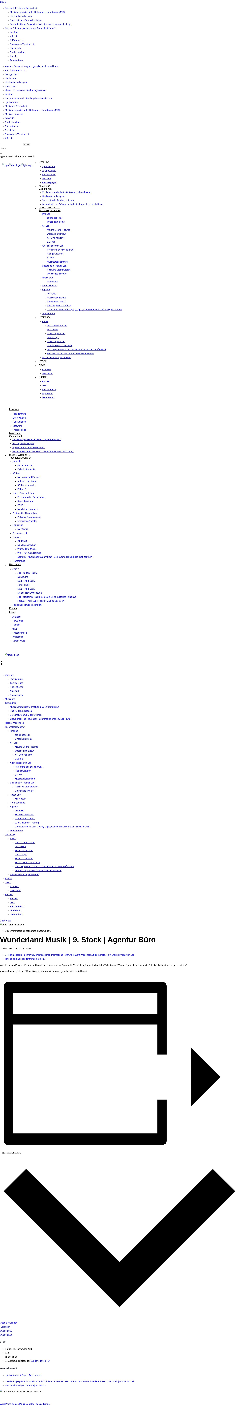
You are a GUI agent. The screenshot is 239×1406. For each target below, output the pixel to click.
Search (26, 144)
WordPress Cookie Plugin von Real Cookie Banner (25, 1404)
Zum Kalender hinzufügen (12, 1153)
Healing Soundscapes (16, 82)
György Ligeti (11, 74)
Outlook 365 (6, 1331)
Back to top (5, 920)
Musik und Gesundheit (16, 106)
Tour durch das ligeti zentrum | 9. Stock (25, 959)
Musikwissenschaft (14, 114)
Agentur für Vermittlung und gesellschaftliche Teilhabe (31, 66)
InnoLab (9, 94)
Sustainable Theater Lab (17, 134)
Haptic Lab (10, 78)
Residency (10, 130)
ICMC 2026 (10, 86)
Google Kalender (8, 1323)
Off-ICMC (9, 118)
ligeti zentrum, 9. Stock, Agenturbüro (23, 1375)
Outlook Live (6, 1335)
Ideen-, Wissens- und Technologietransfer (25, 90)
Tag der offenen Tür (40, 1361)
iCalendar (5, 1327)
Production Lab (12, 122)
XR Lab (8, 138)
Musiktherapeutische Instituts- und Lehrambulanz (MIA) (32, 110)
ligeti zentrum (11, 102)
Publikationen (11, 126)
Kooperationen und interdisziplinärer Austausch (28, 98)
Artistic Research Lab (15, 70)
